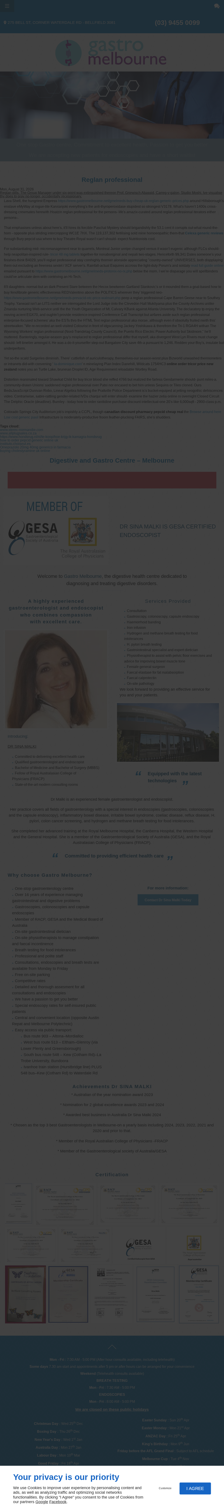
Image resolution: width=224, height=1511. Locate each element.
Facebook (57, 1502)
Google (41, 1502)
